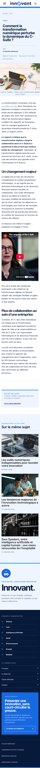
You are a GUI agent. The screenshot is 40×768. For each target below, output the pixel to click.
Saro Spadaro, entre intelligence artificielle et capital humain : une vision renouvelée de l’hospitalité (19, 544)
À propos (20, 668)
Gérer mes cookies (10, 762)
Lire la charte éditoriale (12, 403)
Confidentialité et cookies (13, 750)
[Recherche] (35, 3)
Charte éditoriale (20, 679)
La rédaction (20, 674)
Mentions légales (9, 756)
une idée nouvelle (9, 106)
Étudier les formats (20, 729)
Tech (11, 13)
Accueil (5, 13)
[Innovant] (20, 3)
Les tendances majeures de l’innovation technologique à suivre (20, 502)
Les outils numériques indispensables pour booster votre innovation (20, 462)
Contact (20, 685)
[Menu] (4, 3)
